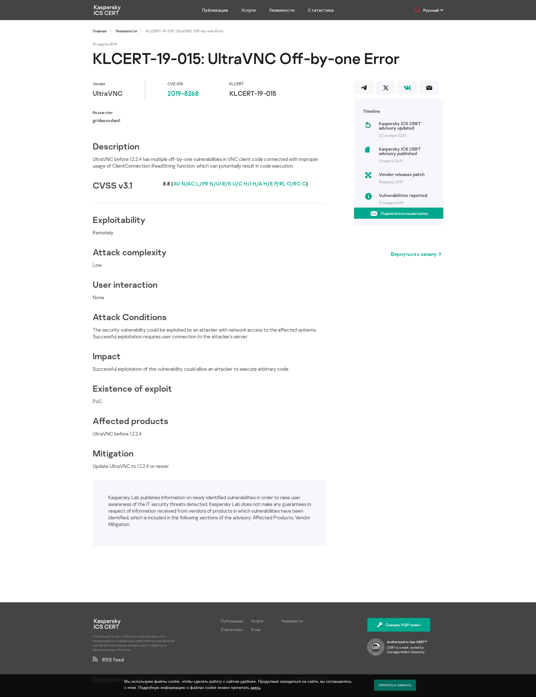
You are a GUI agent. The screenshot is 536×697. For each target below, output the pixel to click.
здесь (255, 687)
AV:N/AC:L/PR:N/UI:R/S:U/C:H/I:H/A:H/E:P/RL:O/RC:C (239, 183)
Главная (99, 30)
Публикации (215, 10)
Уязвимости (282, 10)
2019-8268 (183, 93)
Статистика (321, 10)
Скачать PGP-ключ (403, 624)
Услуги (248, 10)
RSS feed (111, 659)
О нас (256, 629)
